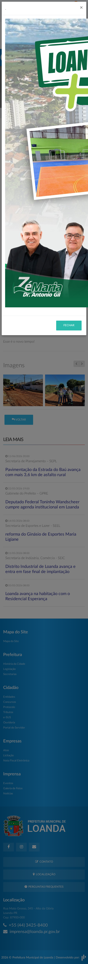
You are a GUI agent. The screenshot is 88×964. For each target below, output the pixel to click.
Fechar (68, 325)
